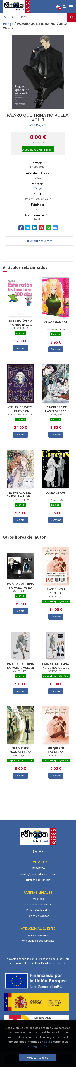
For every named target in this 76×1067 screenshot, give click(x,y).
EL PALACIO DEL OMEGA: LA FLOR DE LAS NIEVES (20, 494)
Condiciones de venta (38, 904)
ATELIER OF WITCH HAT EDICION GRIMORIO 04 (20, 409)
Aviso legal (38, 899)
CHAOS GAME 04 (55, 322)
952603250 (38, 868)
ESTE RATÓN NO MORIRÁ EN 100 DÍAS (20, 322)
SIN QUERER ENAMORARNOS (20, 750)
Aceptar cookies (37, 1057)
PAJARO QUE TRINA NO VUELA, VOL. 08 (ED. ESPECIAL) (55, 666)
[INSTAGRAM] (35, 851)
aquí (47, 1041)
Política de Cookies (38, 916)
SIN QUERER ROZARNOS (55, 750)
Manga (8, 24)
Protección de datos (38, 910)
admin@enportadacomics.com (38, 874)
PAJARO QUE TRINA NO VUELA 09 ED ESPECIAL (20, 585)
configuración (37, 1046)
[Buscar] (71, 17)
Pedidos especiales (38, 935)
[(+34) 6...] (41, 851)
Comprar (20, 348)
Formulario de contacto (38, 880)
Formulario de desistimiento (38, 940)
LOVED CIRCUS (56, 493)
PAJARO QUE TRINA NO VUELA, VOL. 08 (20, 666)
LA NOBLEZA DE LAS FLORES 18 (56, 409)
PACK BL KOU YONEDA (55, 591)
